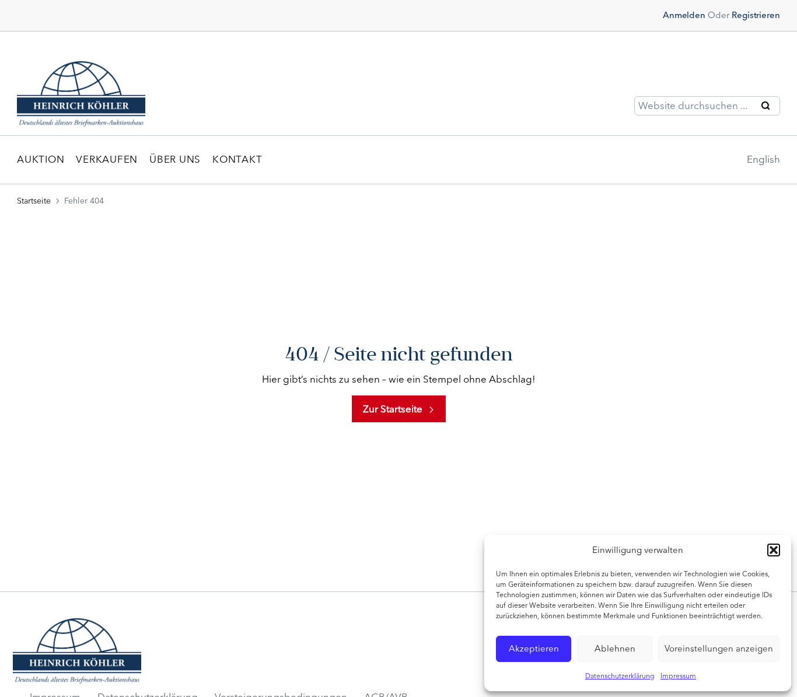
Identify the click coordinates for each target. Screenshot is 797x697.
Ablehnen (615, 648)
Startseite (34, 201)
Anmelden (684, 15)
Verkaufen (107, 159)
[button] (773, 550)
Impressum (678, 676)
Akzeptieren (534, 648)
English (763, 159)
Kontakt (237, 159)
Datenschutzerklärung (620, 676)
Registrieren (756, 15)
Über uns (175, 159)
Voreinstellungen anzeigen (719, 648)
